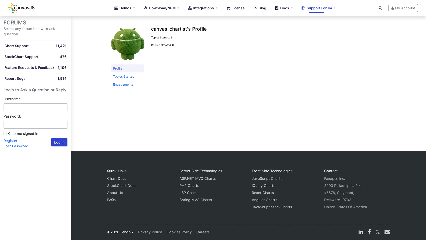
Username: (12, 99)
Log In (59, 142)
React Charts (263, 192)
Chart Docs (116, 178)
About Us (115, 192)
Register (10, 140)
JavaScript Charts (267, 178)
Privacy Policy (150, 232)
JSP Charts (188, 192)
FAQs (111, 200)
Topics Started (123, 76)
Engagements (123, 84)
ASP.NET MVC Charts (197, 178)
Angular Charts (264, 200)
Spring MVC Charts (195, 200)
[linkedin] (361, 232)
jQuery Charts (263, 185)
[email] (386, 232)
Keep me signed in (23, 133)
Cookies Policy (179, 232)
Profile (117, 68)
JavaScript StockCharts (272, 207)
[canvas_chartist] (127, 45)
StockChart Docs (121, 185)
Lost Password (16, 146)
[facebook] (369, 232)
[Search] (380, 8)
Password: (12, 116)
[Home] (21, 8)
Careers (202, 232)
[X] (378, 232)
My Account (404, 8)
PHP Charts (189, 185)
